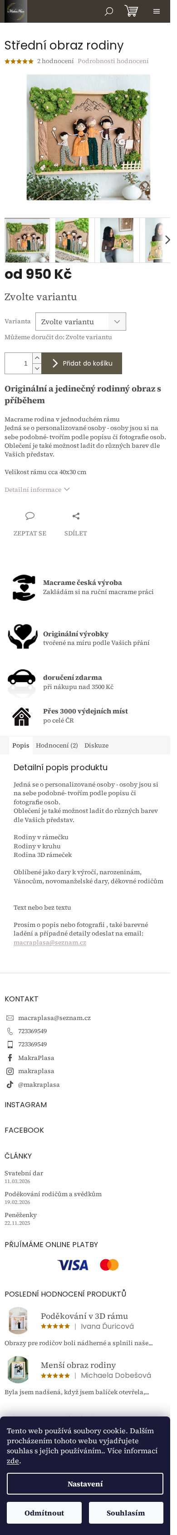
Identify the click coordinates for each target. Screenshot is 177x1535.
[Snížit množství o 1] (36, 368)
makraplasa (36, 1070)
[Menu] (157, 11)
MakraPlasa (36, 1057)
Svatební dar (24, 1173)
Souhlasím (126, 1513)
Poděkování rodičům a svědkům (53, 1194)
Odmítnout (44, 1513)
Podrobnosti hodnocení (113, 61)
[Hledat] (109, 11)
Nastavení (85, 1484)
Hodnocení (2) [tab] (57, 745)
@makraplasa (39, 1084)
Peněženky (21, 1215)
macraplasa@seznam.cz (50, 942)
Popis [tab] (21, 745)
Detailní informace (33, 489)
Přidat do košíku (88, 363)
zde (13, 1461)
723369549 (32, 1030)
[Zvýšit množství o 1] (36, 358)
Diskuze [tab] (96, 745)
